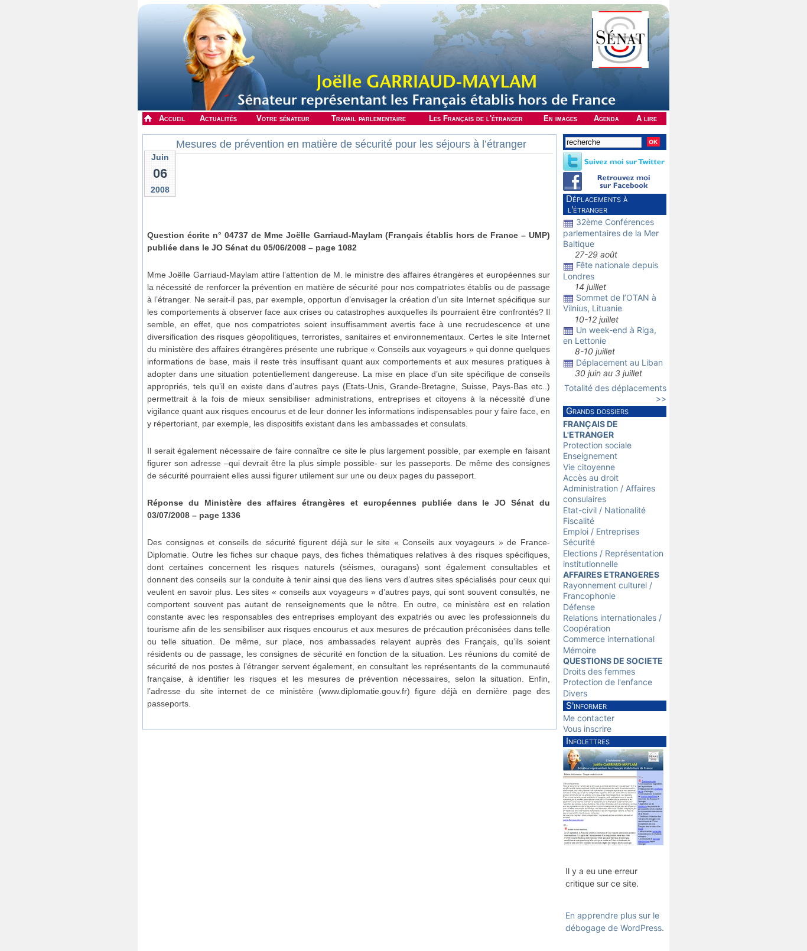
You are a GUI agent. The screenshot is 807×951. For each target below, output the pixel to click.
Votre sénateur (283, 118)
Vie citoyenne (589, 467)
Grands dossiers (597, 410)
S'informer (586, 705)
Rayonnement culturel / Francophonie (607, 590)
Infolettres (588, 741)
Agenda (606, 118)
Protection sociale (597, 445)
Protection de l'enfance (607, 682)
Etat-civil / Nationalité (604, 510)
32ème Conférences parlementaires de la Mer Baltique (611, 232)
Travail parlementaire (368, 118)
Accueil (172, 118)
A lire (646, 118)
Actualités (218, 118)
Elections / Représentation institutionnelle (613, 558)
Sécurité (579, 542)
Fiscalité (578, 521)
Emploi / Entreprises (601, 531)
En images (560, 118)
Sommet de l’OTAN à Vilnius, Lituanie (609, 302)
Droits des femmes (599, 671)
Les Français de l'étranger (476, 118)
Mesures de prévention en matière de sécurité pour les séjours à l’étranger (351, 144)
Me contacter (588, 718)
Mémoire (579, 650)
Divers (575, 693)
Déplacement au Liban (619, 362)
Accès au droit (591, 478)
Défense (579, 607)
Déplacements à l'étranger (595, 204)
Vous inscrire (587, 729)
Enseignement (590, 456)
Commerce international (609, 639)
